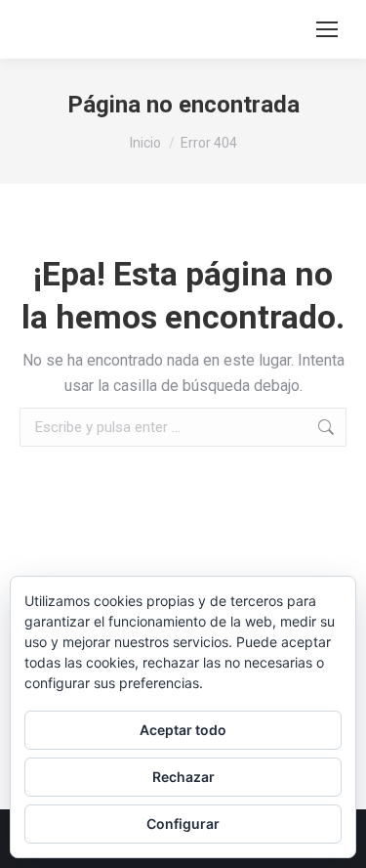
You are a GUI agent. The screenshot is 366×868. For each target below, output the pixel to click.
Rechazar (183, 776)
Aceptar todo (183, 729)
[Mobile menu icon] (326, 29)
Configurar (183, 823)
